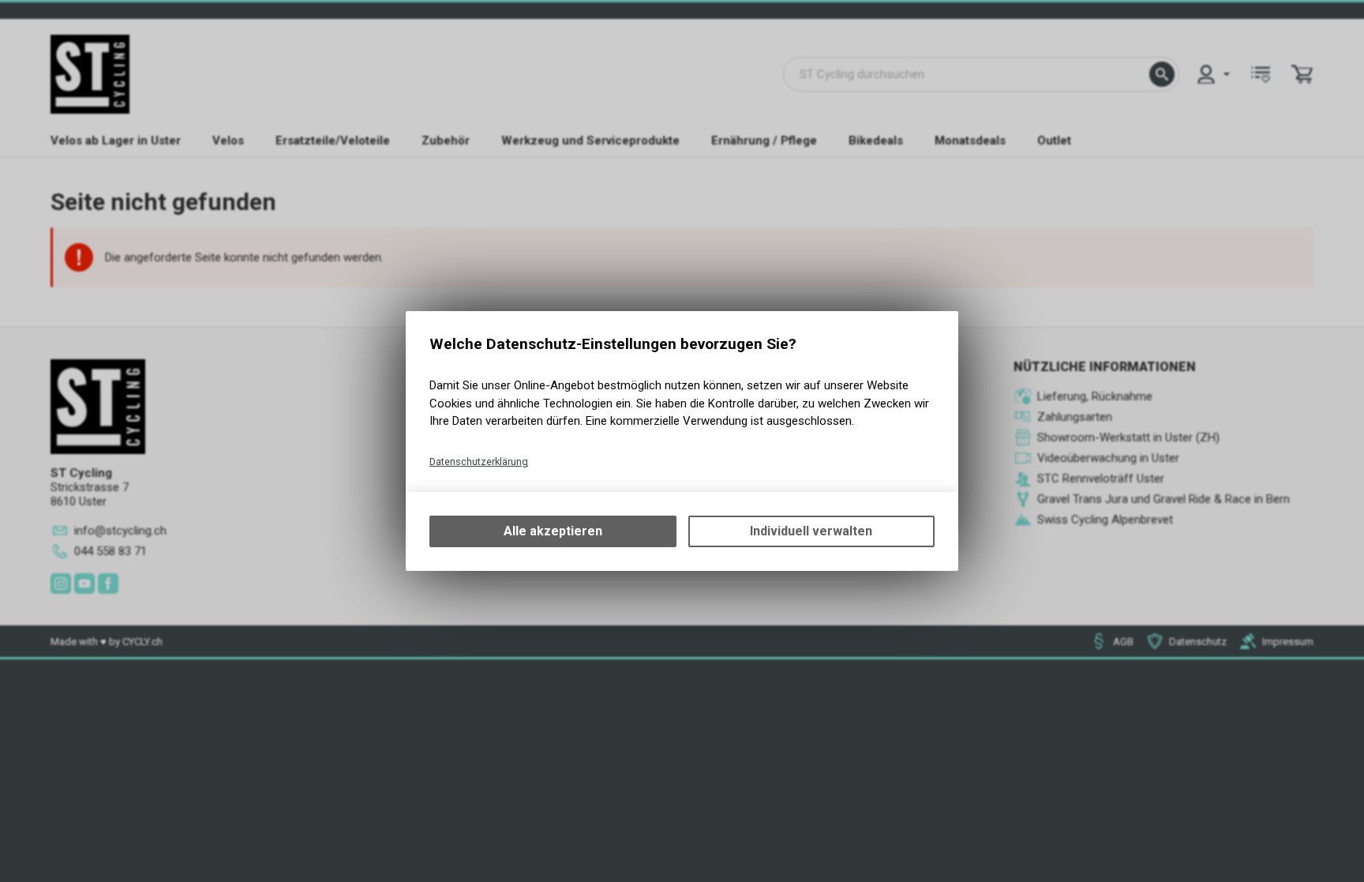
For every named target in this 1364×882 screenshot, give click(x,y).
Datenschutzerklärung (478, 461)
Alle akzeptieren (553, 531)
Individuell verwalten (811, 531)
